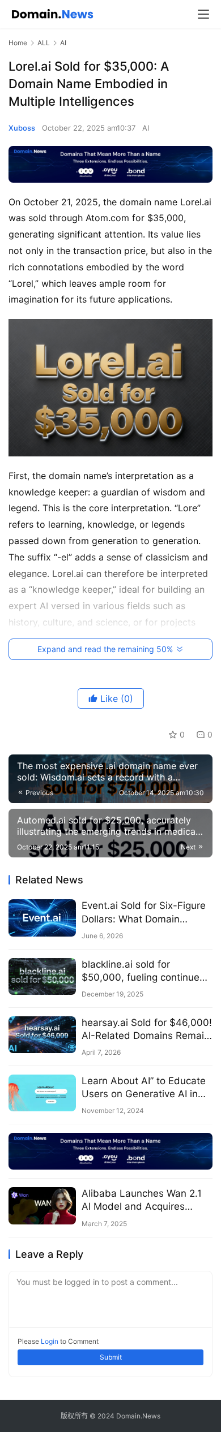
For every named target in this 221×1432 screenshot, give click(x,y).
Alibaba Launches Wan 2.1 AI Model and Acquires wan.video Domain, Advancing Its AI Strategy (142, 1200)
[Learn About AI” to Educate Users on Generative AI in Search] (42, 1093)
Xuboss (21, 127)
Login (49, 1341)
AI (145, 127)
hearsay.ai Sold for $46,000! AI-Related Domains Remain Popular (147, 1029)
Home (17, 42)
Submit (111, 1357)
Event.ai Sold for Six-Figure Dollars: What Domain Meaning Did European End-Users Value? (146, 912)
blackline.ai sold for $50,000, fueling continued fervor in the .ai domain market (144, 971)
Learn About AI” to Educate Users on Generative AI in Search (144, 1088)
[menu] (203, 14)
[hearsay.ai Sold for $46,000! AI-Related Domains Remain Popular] (42, 1034)
